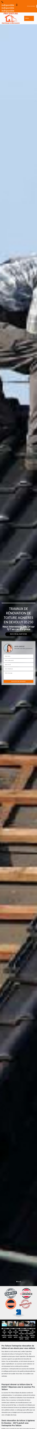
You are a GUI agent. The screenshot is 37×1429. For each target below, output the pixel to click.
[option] (18, 714)
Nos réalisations (18, 634)
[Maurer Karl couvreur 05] (11, 18)
